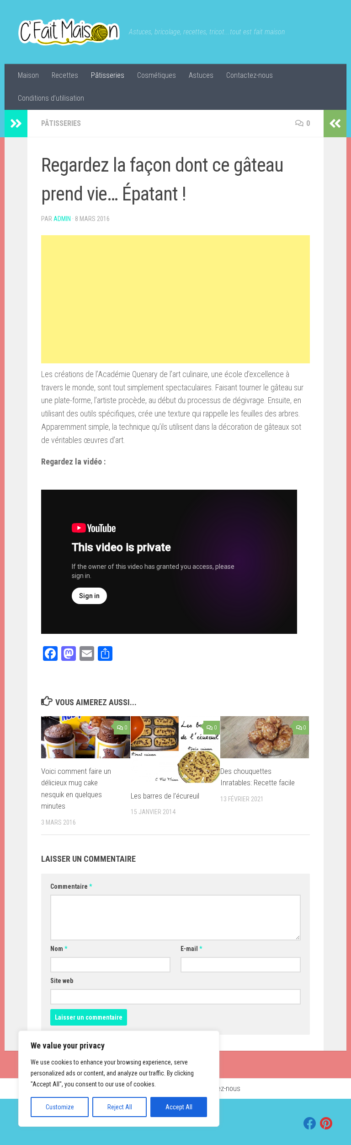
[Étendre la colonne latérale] (16, 123)
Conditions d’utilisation (51, 98)
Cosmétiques (156, 75)
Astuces (201, 75)
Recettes (65, 75)
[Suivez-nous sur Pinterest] (326, 1123)
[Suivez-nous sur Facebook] (309, 1123)
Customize (60, 1107)
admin (62, 218)
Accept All (178, 1107)
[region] (118, 1079)
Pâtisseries (107, 75)
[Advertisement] (175, 299)
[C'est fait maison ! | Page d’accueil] (69, 32)
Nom (58, 948)
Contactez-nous (249, 75)
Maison (28, 75)
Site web (61, 980)
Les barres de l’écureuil (165, 795)
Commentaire (71, 886)
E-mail (191, 948)
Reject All (119, 1107)
